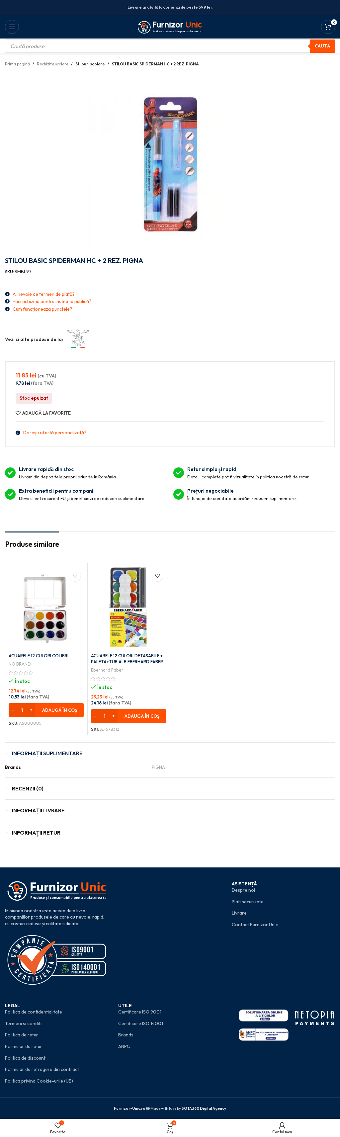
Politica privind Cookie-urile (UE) (39, 1081)
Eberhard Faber (107, 670)
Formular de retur (23, 1046)
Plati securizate (248, 902)
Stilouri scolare (90, 63)
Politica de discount (25, 1058)
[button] (46, 710)
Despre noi (243, 890)
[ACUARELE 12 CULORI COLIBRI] (46, 607)
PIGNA (158, 767)
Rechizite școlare (52, 63)
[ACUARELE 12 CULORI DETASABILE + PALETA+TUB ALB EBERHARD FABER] (128, 607)
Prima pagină (17, 63)
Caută (322, 45)
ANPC (124, 1046)
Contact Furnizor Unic (255, 925)
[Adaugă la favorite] (75, 575)
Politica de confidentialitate (33, 1012)
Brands (125, 1035)
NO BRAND (20, 664)
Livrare (239, 913)
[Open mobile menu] (12, 27)
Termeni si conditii (23, 1023)
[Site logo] (170, 26)
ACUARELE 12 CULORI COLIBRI (38, 655)
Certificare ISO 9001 (139, 1012)
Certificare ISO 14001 (140, 1023)
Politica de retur (21, 1035)
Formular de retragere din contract (42, 1069)
